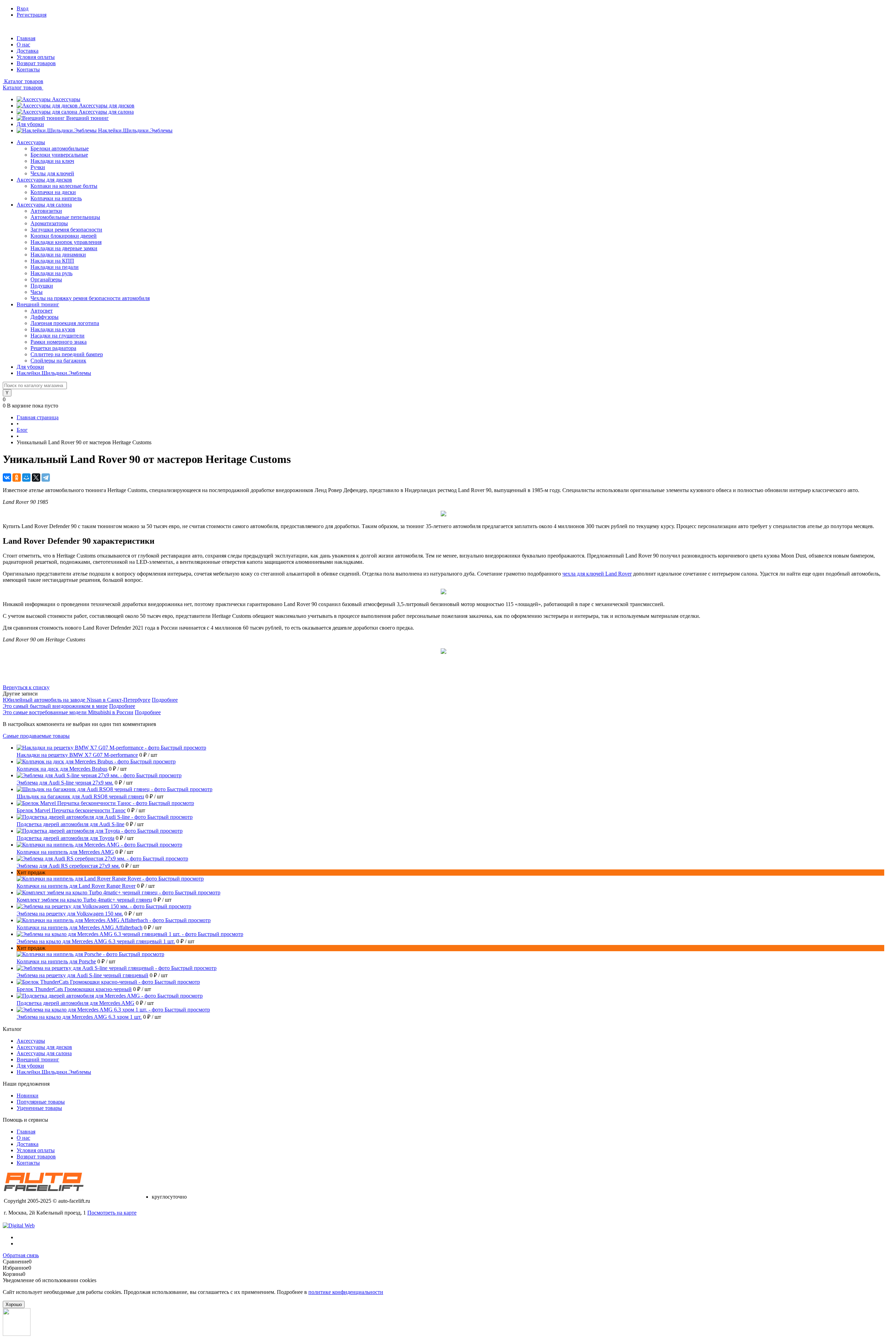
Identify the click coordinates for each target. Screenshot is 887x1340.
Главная (26, 38)
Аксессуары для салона (106, 112)
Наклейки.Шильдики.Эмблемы (135, 130)
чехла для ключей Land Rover (597, 574)
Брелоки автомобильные (59, 148)
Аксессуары (66, 99)
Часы (36, 292)
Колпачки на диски (53, 192)
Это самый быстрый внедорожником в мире (55, 706)
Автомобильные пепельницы (65, 217)
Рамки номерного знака (58, 342)
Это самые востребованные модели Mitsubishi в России (68, 712)
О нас (23, 44)
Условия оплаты (36, 57)
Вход (22, 8)
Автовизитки (46, 211)
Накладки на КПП (52, 261)
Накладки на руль (51, 273)
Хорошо (14, 1304)
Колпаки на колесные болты (63, 186)
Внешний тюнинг (87, 118)
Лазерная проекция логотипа (64, 323)
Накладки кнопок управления (66, 242)
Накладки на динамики (58, 254)
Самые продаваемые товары (36, 736)
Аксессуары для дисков (106, 105)
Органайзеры (46, 279)
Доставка (27, 51)
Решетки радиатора (53, 348)
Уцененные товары (39, 1108)
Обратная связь (21, 1255)
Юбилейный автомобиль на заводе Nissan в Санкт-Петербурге (76, 700)
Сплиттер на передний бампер (66, 354)
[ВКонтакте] (7, 477)
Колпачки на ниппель (56, 198)
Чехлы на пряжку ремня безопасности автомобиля (90, 298)
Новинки (27, 1095)
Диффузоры (44, 317)
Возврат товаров (36, 63)
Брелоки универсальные (59, 155)
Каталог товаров (23, 81)
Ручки (37, 167)
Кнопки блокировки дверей (63, 236)
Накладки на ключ (52, 161)
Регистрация (31, 15)
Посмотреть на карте (112, 1213)
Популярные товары (41, 1102)
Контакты (28, 69)
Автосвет (41, 311)
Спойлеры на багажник (58, 361)
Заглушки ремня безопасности (66, 230)
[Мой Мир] (26, 477)
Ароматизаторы (49, 223)
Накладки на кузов (52, 329)
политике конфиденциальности (345, 1292)
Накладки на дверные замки (63, 248)
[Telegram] (46, 477)
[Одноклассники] (16, 477)
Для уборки (30, 124)
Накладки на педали (54, 267)
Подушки (41, 286)
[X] (36, 477)
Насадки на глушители (57, 336)
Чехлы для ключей (52, 173)
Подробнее (165, 700)
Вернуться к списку (26, 687)
